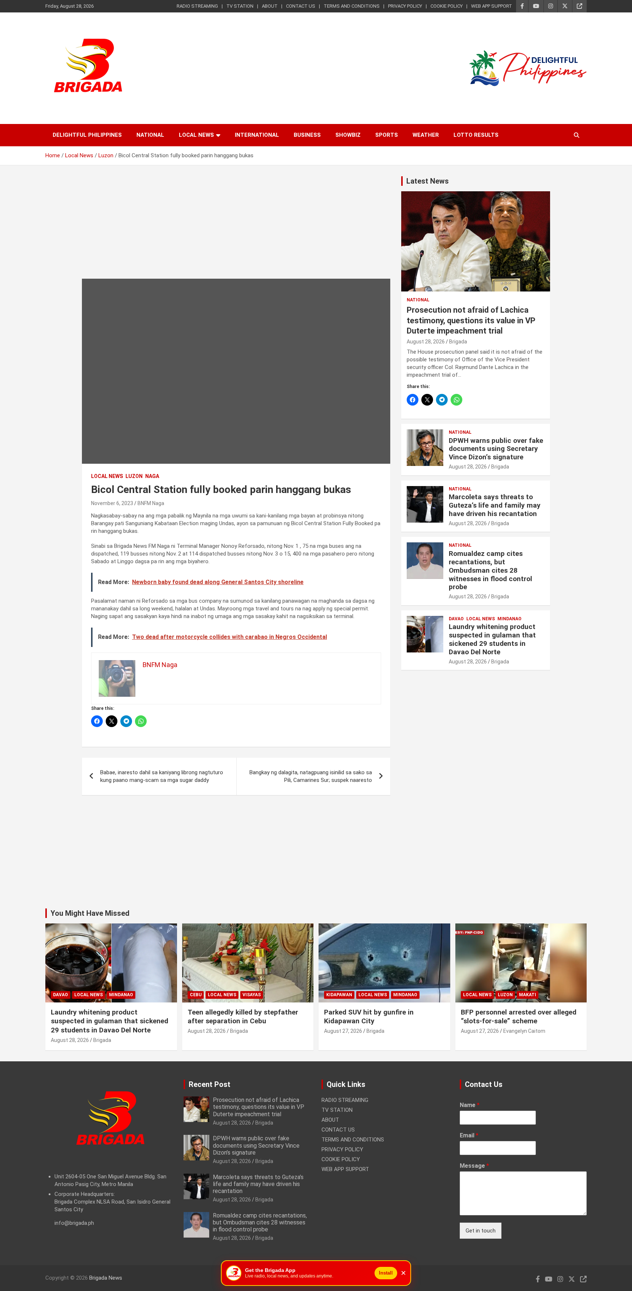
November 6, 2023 (112, 503)
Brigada (458, 342)
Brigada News (105, 1278)
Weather (426, 135)
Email (469, 1135)
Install (386, 1273)
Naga (152, 476)
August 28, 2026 (426, 342)
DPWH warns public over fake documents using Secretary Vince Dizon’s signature (496, 449)
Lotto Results (476, 135)
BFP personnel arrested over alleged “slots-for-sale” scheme (518, 1016)
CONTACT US (300, 6)
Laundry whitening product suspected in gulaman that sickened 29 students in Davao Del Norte (492, 639)
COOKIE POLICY (446, 6)
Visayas (251, 994)
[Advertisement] (236, 227)
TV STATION (239, 6)
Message (474, 1165)
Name (469, 1105)
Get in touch (481, 1230)
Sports (386, 135)
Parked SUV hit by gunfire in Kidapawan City (369, 1016)
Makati (527, 994)
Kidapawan (339, 994)
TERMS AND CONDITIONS (352, 6)
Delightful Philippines (87, 135)
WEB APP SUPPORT (491, 6)
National (150, 135)
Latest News (427, 181)
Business (307, 135)
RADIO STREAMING (197, 6)
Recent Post (209, 1084)
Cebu (196, 994)
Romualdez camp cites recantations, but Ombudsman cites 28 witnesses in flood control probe (490, 570)
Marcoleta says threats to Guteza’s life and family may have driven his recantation (495, 505)
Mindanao (509, 618)
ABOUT (270, 6)
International (257, 135)
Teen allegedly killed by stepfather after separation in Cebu (243, 1016)
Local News (196, 135)
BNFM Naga (151, 503)
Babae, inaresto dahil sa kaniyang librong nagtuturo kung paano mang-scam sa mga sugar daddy (161, 776)
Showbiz (348, 135)
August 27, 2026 (343, 1031)
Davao (456, 618)
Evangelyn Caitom (524, 1031)
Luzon (134, 476)
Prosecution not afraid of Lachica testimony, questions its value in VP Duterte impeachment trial (471, 320)
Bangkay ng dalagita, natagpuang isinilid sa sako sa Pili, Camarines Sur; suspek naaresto (310, 776)
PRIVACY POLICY (405, 6)
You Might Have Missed (89, 913)
